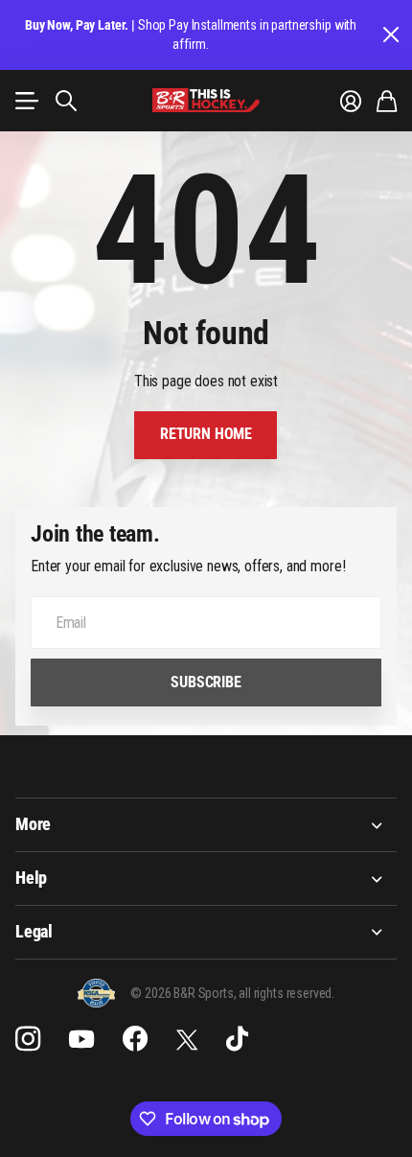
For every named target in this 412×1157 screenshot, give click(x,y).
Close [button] (390, 35)
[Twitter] (186, 1040)
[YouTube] (81, 1039)
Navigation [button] (25, 101)
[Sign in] (350, 101)
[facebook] (135, 1039)
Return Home (206, 434)
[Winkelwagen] (387, 101)
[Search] (66, 101)
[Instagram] (27, 1039)
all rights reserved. (286, 993)
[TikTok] (237, 1039)
